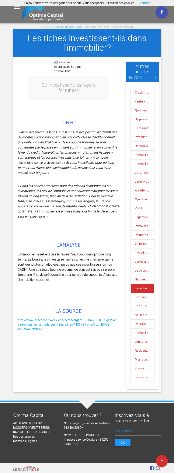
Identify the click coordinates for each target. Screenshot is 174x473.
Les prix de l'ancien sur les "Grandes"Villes (144, 181)
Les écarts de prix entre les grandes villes (144, 262)
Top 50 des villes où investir (144, 306)
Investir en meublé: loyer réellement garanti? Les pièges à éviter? (144, 253)
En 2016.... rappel (74, 26)
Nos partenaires (24, 436)
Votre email (125, 431)
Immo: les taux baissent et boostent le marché (144, 226)
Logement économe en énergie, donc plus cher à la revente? (144, 217)
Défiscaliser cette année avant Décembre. (144, 146)
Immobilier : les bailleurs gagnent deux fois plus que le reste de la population (144, 164)
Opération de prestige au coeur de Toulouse (144, 199)
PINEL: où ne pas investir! (144, 208)
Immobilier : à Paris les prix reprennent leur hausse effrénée (144, 155)
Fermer (145, 3)
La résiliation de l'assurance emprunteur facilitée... (144, 128)
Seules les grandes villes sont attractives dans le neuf (144, 315)
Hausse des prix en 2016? (144, 279)
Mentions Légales (25, 441)
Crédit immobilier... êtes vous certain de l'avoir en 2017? (144, 92)
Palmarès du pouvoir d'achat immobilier (144, 235)
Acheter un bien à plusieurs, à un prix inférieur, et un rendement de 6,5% (144, 190)
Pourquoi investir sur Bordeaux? (144, 324)
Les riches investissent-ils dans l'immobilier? (109, 26)
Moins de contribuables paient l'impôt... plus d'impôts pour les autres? (144, 359)
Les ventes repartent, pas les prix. (144, 377)
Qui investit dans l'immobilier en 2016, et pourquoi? (144, 110)
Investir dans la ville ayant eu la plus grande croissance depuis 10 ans (144, 137)
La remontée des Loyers (144, 173)
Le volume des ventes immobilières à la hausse (144, 270)
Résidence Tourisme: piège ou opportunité (144, 350)
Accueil (59, 26)
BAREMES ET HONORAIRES (31, 432)
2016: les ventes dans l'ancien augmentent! (144, 244)
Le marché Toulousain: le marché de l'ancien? (144, 297)
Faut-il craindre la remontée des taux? (144, 101)
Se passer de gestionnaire (144, 119)
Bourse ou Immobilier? (144, 368)
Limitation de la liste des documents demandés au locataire (144, 342)
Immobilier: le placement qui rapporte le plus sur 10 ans (144, 333)
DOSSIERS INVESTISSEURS (31, 428)
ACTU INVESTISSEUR (27, 423)
